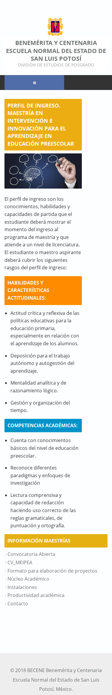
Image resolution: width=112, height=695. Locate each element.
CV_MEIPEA (19, 562)
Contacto (17, 603)
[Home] (55, 27)
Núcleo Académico (28, 579)
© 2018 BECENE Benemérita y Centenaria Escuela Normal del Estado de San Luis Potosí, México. (56, 679)
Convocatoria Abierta (31, 554)
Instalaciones (22, 587)
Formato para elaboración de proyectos (52, 570)
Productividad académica (36, 595)
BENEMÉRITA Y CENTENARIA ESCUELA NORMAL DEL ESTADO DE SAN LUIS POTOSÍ (56, 51)
